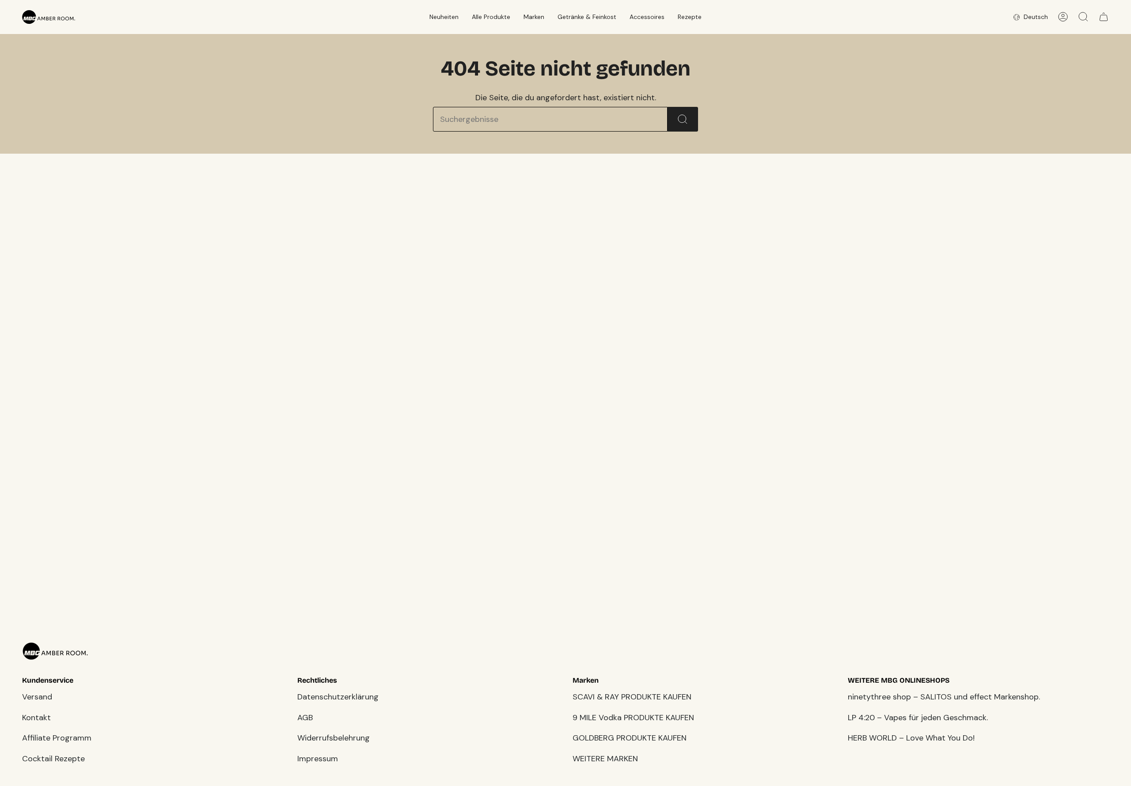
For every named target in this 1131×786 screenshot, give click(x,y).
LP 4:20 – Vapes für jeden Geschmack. (918, 717)
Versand (37, 697)
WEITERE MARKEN (605, 758)
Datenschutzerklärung (338, 697)
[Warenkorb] (1103, 16)
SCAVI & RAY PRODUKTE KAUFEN (632, 697)
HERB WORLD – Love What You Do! (911, 738)
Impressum (317, 758)
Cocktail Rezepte (53, 758)
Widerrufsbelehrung (333, 738)
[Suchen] (683, 119)
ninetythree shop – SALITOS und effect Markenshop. (944, 697)
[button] (444, 17)
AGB (305, 717)
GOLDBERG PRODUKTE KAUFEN (630, 738)
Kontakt (36, 717)
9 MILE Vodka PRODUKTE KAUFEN (633, 717)
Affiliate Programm (56, 738)
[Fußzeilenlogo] (55, 651)
